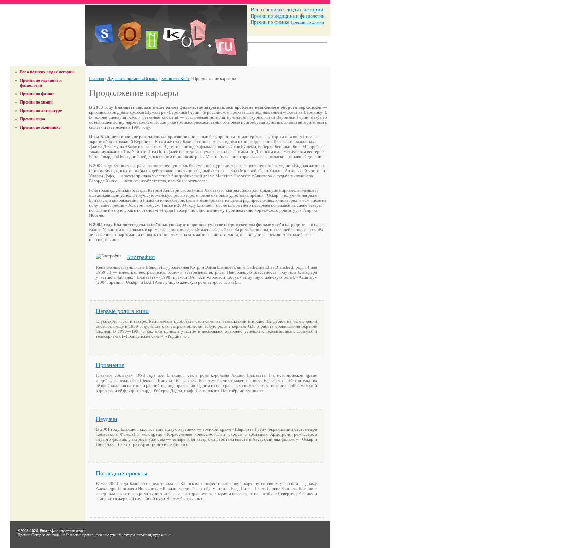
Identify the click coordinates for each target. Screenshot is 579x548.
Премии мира (32, 119)
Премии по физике (270, 22)
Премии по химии (307, 22)
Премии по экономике (40, 127)
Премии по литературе (41, 110)
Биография (141, 257)
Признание (110, 365)
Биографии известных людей (63, 531)
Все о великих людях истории (287, 9)
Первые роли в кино (122, 310)
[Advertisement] (48, 148)
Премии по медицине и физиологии (288, 16)
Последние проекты (121, 473)
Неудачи (106, 419)
